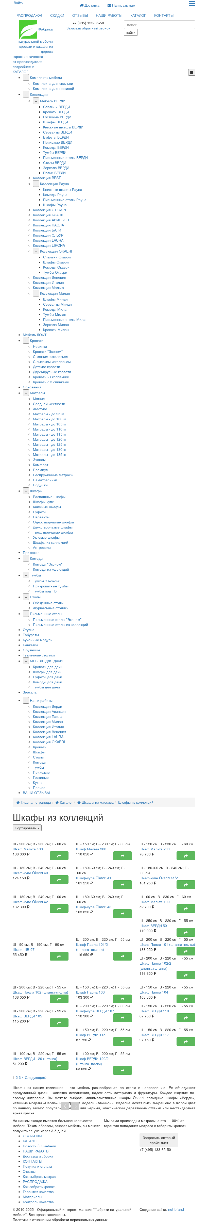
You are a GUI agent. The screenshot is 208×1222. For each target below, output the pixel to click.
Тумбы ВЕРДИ (54, 152)
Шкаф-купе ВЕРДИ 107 (95, 1010)
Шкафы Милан (55, 299)
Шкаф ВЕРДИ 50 (153, 925)
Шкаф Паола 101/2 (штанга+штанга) (92, 947)
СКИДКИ (57, 15)
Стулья (28, 629)
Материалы (32, 1196)
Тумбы (35, 574)
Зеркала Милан (56, 324)
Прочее (39, 787)
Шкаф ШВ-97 (23, 949)
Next (75, 1106)
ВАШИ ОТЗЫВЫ (36, 792)
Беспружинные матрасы (53, 474)
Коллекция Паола (47, 716)
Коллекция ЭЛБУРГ (49, 235)
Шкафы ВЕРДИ (55, 121)
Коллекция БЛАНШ (48, 214)
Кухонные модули (38, 639)
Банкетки (30, 644)
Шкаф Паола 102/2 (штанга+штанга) (155, 966)
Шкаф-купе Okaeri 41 (93, 877)
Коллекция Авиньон (49, 711)
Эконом (39, 459)
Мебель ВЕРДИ (52, 100)
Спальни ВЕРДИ (56, 106)
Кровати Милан (56, 329)
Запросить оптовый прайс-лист (159, 1140)
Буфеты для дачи (47, 676)
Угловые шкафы (46, 537)
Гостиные (41, 777)
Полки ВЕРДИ (54, 172)
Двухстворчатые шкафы (53, 527)
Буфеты (39, 511)
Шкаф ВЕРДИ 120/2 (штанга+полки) (92, 1061)
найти (130, 32)
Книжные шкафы (47, 506)
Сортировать (26, 827)
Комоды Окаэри (56, 267)
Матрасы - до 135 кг (49, 454)
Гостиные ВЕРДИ (57, 116)
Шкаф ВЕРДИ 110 (154, 1010)
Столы (35, 596)
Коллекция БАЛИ (47, 230)
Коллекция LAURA (48, 240)
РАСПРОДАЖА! (29, 15)
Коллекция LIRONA (49, 245)
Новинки (40, 346)
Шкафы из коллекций (50, 542)
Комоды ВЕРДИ (56, 147)
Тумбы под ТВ (45, 590)
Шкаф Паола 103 (90, 992)
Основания (32, 386)
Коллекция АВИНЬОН (51, 219)
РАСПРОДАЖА (35, 1181)
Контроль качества (38, 1201)
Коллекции (39, 94)
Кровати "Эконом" (48, 351)
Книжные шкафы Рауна (62, 189)
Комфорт (40, 464)
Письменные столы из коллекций (60, 624)
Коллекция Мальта (48, 287)
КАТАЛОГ (138, 15)
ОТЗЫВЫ (80, 15)
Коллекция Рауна (54, 183)
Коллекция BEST (47, 177)
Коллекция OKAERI (56, 251)
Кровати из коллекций (51, 376)
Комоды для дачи (47, 681)
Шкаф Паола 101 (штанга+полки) (167, 944)
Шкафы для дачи (47, 671)
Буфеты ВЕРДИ (56, 137)
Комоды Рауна (55, 194)
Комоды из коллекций (51, 569)
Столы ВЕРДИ (54, 162)
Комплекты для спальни (53, 83)
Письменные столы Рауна (64, 199)
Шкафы (36, 490)
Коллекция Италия (48, 282)
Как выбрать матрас (39, 1176)
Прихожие (31, 552)
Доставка (91, 5)
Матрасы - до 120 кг (49, 439)
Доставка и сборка (38, 1156)
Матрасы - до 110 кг (49, 429)
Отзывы (29, 1171)
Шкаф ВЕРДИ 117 (154, 1034)
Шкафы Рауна (55, 204)
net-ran (176, 1209)
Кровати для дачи (47, 666)
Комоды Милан (55, 309)
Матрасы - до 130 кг (49, 449)
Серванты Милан (57, 304)
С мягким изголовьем (50, 356)
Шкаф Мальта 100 (155, 901)
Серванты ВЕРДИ (57, 132)
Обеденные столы (48, 602)
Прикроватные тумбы (50, 585)
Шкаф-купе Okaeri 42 (30, 901)
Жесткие (40, 408)
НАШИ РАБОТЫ (109, 15)
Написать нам (123, 5)
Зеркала (30, 692)
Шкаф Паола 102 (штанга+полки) (40, 992)
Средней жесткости (49, 403)
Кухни (38, 782)
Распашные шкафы (49, 496)
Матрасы (37, 392)
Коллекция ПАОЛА (48, 224)
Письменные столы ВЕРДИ (65, 157)
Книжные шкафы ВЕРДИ (63, 126)
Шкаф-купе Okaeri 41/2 (159, 877)
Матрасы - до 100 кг (49, 418)
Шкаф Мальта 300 (91, 848)
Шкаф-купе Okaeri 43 (93, 906)
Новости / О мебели (39, 1145)
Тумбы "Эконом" (46, 580)
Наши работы (41, 700)
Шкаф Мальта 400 (28, 848)
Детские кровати (46, 366)
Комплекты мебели (46, 77)
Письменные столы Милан (65, 319)
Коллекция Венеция (49, 277)
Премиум (40, 469)
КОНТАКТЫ (164, 15)
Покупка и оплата (37, 1166)
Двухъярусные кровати (52, 371)
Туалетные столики (39, 654)
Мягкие (39, 398)
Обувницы (31, 649)
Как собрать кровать (39, 1186)
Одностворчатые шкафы (53, 521)
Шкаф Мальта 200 (155, 848)
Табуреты (31, 634)
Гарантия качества (38, 1191)
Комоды (36, 558)
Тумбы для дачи (46, 686)
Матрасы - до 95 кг (48, 413)
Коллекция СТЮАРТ (50, 209)
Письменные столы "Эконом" (57, 619)
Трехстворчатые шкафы (53, 532)
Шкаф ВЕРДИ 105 (27, 1015)
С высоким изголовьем (52, 361)
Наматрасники (45, 479)
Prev (65, 1106)
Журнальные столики (50, 607)
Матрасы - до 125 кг (49, 444)
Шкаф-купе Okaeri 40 (30, 872)
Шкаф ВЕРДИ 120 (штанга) (35, 1058)
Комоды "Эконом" (47, 564)
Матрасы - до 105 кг (49, 423)
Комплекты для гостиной (53, 88)
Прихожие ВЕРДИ (57, 142)
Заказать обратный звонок (88, 27)
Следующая (35, 1077)
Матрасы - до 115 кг (49, 434)
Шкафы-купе (43, 501)
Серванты (41, 516)
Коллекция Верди (47, 706)
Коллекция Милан (55, 293)
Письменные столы (46, 613)
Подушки (40, 484)
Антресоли (42, 547)
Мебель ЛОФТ (35, 334)
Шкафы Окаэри (56, 262)
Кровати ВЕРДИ (56, 111)
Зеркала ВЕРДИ (56, 167)
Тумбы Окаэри (55, 272)
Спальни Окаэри (57, 256)
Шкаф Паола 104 (154, 992)
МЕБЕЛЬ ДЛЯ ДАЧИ (46, 660)
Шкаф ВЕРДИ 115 (91, 1034)
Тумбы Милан (54, 314)
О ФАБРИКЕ (33, 1135)
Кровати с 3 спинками (51, 381)
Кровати (36, 340)
